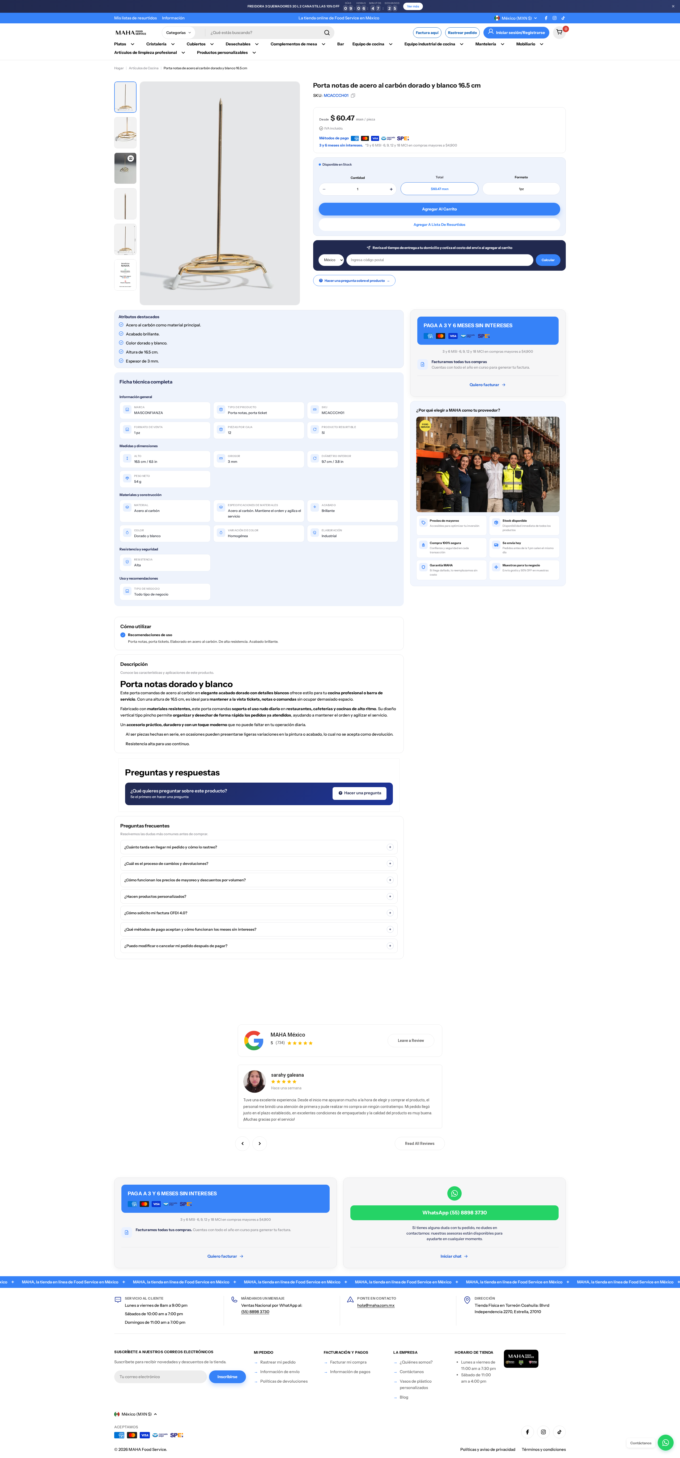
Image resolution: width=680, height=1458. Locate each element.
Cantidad (358, 178)
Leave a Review (411, 1040)
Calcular (548, 260)
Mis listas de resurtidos (135, 17)
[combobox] (248, 32)
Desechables (238, 43)
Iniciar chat (451, 1256)
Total (439, 177)
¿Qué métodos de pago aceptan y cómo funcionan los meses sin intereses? (257, 929)
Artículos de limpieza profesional (145, 52)
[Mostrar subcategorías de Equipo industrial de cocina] (461, 44)
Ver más (413, 6)
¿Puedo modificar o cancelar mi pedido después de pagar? (257, 945)
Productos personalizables (222, 52)
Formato (521, 177)
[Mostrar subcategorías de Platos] (132, 44)
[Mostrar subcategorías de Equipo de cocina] (390, 44)
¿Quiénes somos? (416, 1362)
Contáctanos (412, 1371)
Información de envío (280, 1371)
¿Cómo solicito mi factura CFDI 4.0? (257, 913)
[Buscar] (327, 32)
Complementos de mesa (294, 43)
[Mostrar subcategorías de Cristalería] (173, 44)
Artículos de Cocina (144, 68)
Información (173, 17)
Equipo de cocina (368, 43)
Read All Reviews (420, 1143)
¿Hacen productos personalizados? (257, 896)
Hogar (119, 68)
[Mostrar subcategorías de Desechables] (257, 44)
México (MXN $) (517, 18)
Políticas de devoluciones (284, 1381)
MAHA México (288, 1035)
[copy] (353, 95)
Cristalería (156, 43)
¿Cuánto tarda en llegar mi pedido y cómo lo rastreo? (257, 847)
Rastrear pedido (462, 32)
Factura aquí (427, 32)
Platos (120, 43)
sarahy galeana (287, 1075)
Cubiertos (196, 43)
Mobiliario (525, 43)
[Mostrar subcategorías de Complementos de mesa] (323, 44)
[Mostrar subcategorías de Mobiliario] (541, 44)
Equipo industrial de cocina (430, 43)
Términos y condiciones (544, 1449)
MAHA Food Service (147, 1449)
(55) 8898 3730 (255, 1311)
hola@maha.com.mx (376, 1305)
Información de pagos (350, 1371)
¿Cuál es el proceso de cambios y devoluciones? (257, 863)
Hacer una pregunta (362, 792)
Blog (404, 1397)
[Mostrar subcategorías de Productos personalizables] (254, 52)
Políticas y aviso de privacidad (487, 1449)
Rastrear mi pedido (278, 1362)
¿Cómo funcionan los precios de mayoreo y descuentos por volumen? (257, 880)
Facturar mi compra (348, 1362)
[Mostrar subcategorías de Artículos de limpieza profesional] (183, 52)
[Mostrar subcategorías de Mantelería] (502, 44)
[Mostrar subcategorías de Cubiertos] (212, 44)
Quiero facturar (484, 384)
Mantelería (485, 43)
